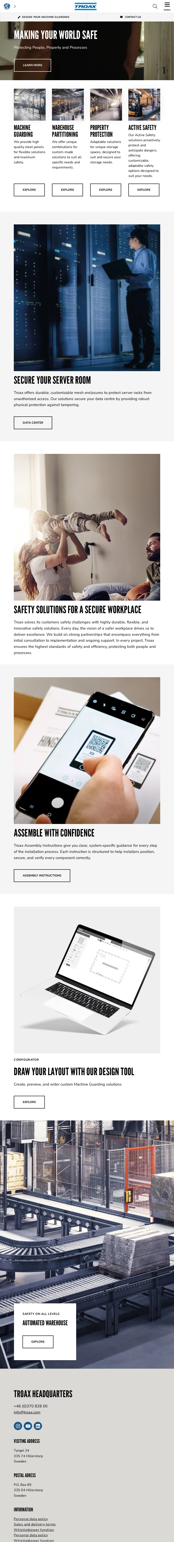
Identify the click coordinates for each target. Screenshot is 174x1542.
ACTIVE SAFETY (142, 127)
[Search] (155, 6)
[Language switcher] (9, 6)
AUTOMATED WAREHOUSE (45, 1323)
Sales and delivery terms (35, 1524)
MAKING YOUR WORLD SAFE (56, 35)
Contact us (132, 17)
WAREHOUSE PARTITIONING (65, 130)
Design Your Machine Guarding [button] (45, 17)
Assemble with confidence (54, 833)
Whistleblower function (34, 1530)
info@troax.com (27, 1412)
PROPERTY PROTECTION (101, 130)
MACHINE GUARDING (23, 130)
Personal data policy (31, 1519)
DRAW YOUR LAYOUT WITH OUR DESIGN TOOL (74, 1071)
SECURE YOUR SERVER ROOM (52, 380)
